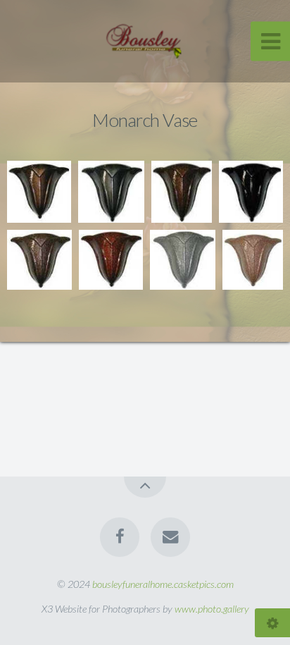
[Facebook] (119, 537)
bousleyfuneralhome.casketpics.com (163, 584)
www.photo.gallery (212, 609)
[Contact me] (170, 537)
